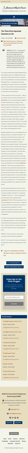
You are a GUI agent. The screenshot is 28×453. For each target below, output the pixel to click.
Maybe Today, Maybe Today (13, 267)
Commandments (14, 250)
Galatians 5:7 (5, 200)
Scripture (12, 253)
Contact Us (17, 443)
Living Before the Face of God (11, 327)
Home (4, 438)
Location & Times (5, 1)
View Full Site (14, 433)
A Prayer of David (8, 364)
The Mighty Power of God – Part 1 (12, 332)
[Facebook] (10, 417)
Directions (18, 422)
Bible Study (6, 41)
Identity (22, 250)
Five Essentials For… (14, 262)
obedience (6, 253)
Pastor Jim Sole (21, 38)
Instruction (19, 43)
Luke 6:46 (4, 100)
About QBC (10, 443)
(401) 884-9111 (15, 409)
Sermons (15, 438)
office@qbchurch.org (15, 413)
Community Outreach (15, 441)
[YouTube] (18, 417)
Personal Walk (7, 45)
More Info (9, 422)
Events (9, 438)
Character (13, 41)
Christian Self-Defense (9, 342)
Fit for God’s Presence (9, 371)
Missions (24, 441)
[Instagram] (15, 417)
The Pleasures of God (9, 353)
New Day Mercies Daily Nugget (9, 23)
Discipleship (12, 43)
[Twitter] (13, 417)
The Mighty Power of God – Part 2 (12, 321)
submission (18, 253)
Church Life (22, 438)
